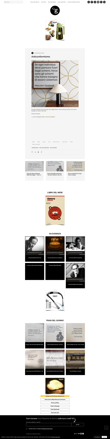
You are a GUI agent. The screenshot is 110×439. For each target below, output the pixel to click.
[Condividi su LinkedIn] (38, 152)
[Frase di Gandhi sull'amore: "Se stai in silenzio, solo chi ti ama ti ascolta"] (55, 166)
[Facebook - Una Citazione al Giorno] (92, 2)
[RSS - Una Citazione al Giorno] (104, 2)
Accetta (104, 437)
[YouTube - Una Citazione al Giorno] (98, 2)
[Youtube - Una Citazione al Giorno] (81, 433)
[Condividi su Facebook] (32, 152)
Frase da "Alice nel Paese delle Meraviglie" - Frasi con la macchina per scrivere (34, 174)
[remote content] (55, 128)
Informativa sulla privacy (55, 437)
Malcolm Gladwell (36, 144)
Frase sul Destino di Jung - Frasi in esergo (75, 174)
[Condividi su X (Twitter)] (35, 152)
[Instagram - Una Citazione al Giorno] (88, 2)
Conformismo (65, 141)
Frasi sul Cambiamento (44, 147)
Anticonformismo (56, 141)
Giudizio (38, 141)
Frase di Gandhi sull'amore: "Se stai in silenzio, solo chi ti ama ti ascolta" (54, 174)
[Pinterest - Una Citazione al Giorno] (101, 2)
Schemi (71, 141)
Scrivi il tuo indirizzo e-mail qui (33, 422)
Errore (49, 141)
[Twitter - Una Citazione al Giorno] (95, 2)
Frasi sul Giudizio (53, 147)
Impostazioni (97, 437)
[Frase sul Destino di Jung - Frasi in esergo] (75, 166)
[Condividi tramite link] (41, 152)
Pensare (44, 141)
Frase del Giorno (35, 147)
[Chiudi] (108, 437)
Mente (33, 141)
